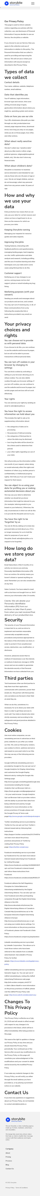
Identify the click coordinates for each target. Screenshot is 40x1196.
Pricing (8, 1157)
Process (9, 1161)
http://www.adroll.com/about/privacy (22, 995)
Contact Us (10, 1169)
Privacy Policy (10, 1188)
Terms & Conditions (21, 1188)
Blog (7, 1165)
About (8, 1153)
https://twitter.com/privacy (18, 847)
